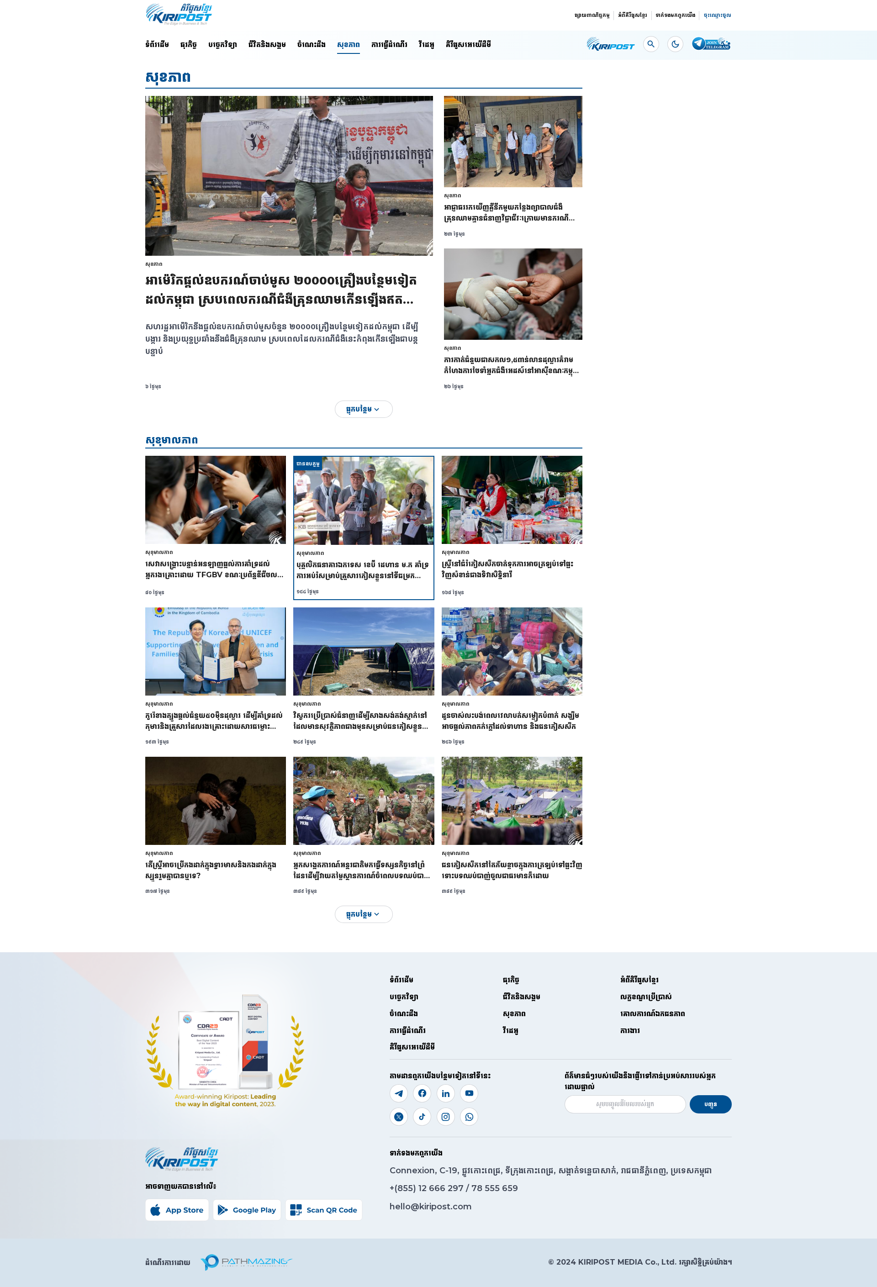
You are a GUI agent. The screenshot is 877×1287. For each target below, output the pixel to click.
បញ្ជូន (710, 1104)
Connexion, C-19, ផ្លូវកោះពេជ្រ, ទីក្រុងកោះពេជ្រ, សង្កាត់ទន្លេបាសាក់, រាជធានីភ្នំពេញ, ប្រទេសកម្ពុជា (551, 1171)
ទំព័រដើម (157, 44)
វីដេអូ (426, 44)
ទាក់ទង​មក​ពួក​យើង (675, 15)
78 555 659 (494, 1188)
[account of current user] (651, 44)
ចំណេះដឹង (311, 44)
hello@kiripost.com (431, 1207)
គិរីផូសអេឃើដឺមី (468, 44)
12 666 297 (442, 1188)
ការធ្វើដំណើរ (389, 44)
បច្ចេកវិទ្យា (222, 44)
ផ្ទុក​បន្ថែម (359, 409)
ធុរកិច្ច (188, 44)
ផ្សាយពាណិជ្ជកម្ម (592, 15)
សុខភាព (348, 44)
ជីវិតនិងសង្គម (267, 44)
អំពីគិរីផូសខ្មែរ (632, 15)
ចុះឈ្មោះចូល (717, 15)
